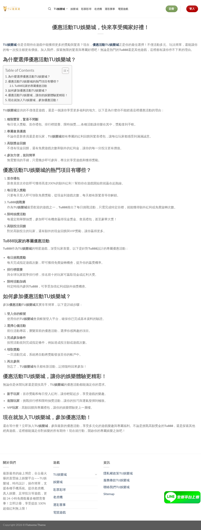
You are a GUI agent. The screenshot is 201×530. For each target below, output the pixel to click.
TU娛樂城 (59, 8)
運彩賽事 (110, 8)
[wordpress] (22, 9)
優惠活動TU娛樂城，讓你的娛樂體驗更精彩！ (38, 95)
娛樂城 (74, 8)
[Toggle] (96, 474)
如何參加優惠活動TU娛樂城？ (27, 90)
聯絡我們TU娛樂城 (116, 487)
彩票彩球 (86, 8)
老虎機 (98, 8)
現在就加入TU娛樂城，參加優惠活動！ (33, 100)
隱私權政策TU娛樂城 (118, 473)
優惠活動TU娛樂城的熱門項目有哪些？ (33, 81)
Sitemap (108, 494)
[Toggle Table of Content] (63, 70)
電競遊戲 (123, 8)
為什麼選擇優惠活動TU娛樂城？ (29, 76)
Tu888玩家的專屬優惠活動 (31, 85)
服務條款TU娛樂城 (116, 480)
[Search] (49, 9)
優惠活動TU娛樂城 (106, 44)
